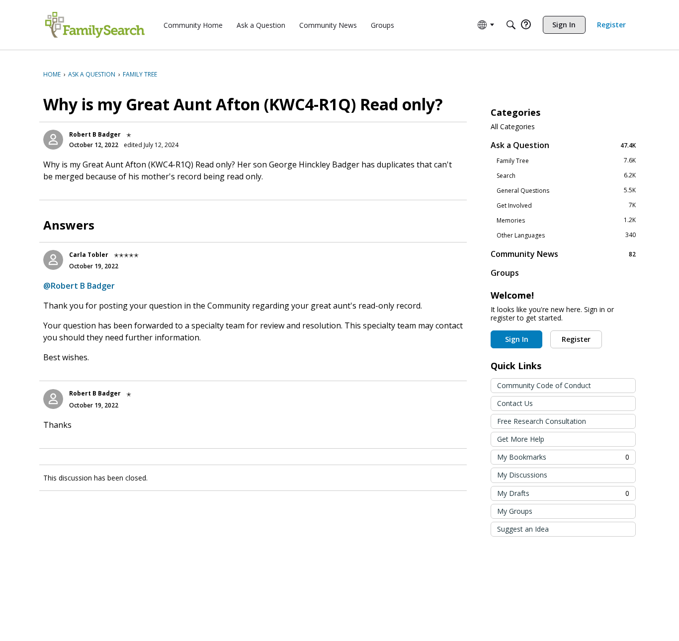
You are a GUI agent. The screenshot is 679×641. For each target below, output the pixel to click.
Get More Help (520, 439)
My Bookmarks (563, 457)
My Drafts (563, 493)
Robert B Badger (95, 134)
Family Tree (566, 160)
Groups (505, 273)
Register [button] (576, 339)
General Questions (566, 190)
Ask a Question (563, 145)
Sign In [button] (516, 339)
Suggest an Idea (523, 529)
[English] (95, 25)
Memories (566, 220)
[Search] (511, 25)
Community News (563, 253)
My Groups (514, 511)
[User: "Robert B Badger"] (53, 140)
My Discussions (522, 475)
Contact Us (515, 403)
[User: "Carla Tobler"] (53, 260)
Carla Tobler (88, 254)
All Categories (513, 126)
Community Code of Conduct (544, 385)
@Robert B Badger (79, 285)
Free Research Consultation (541, 421)
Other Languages (566, 235)
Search (566, 175)
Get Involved (566, 205)
